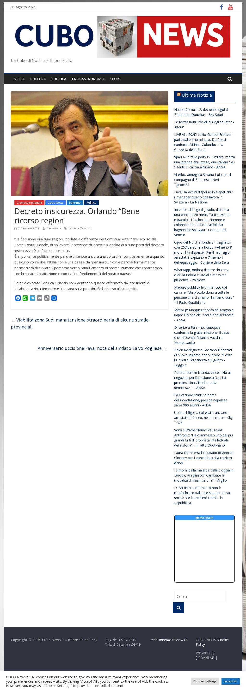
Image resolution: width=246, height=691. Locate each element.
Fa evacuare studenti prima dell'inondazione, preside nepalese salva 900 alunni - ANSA (200, 400)
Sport (115, 79)
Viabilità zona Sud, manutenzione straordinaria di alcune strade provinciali (79, 323)
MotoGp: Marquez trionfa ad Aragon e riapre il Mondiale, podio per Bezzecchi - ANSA (204, 315)
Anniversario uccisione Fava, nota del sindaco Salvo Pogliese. (103, 348)
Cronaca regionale (29, 203)
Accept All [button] (230, 681)
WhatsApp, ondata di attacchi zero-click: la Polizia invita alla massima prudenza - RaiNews (201, 275)
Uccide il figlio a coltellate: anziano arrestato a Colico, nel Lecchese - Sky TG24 (203, 417)
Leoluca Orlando (79, 228)
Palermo (75, 203)
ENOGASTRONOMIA (88, 79)
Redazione (54, 228)
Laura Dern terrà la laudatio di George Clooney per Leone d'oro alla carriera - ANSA (204, 457)
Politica (91, 203)
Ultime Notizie (197, 95)
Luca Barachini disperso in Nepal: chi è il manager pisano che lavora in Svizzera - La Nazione (204, 197)
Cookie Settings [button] (205, 681)
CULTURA (38, 79)
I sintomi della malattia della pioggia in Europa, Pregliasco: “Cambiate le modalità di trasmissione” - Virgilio (204, 475)
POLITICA (58, 79)
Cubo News (55, 203)
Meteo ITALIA (205, 518)
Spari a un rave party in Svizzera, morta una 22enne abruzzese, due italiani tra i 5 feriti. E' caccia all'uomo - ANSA (204, 162)
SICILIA (19, 79)
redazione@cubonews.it (169, 639)
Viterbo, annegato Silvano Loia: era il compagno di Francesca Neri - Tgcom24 (202, 179)
